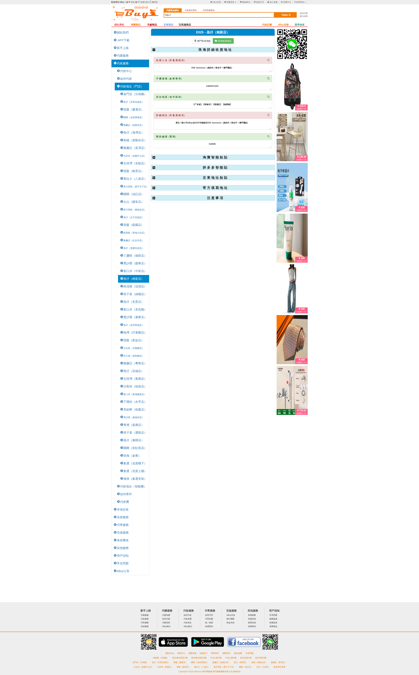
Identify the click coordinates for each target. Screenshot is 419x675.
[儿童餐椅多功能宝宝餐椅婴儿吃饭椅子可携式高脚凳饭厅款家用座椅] (292, 137)
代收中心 (126, 71)
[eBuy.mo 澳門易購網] (135, 14)
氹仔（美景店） (133, 301)
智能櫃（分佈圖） (161, 658)
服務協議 (273, 619)
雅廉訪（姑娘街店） (221, 662)
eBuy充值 (283, 24)
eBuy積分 (166, 626)
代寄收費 (209, 619)
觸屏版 (153, 2)
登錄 (132, 2)
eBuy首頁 (215, 2)
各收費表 (123, 540)
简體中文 (286, 2)
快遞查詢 (209, 626)
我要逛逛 (229, 2)
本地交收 (123, 509)
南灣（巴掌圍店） (135, 332)
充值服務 (123, 532)
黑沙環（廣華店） (135, 317)
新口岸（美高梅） (135, 309)
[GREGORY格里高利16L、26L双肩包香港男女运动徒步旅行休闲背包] (292, 86)
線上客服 (272, 2)
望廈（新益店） (133, 340)
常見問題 (123, 563)
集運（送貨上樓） (135, 471)
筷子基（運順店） (135, 432)
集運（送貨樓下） (135, 463)
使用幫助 (299, 2)
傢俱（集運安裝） (135, 478)
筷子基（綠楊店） (135, 294)
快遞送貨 (252, 619)
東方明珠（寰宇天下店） (225, 667)
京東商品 (168, 24)
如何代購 (304, 13)
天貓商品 (152, 24)
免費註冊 (143, 2)
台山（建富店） (133, 201)
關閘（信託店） (133, 194)
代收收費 (187, 619)
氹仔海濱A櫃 (260, 658)
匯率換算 (300, 24)
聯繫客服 (192, 653)
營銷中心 (181, 653)
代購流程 (166, 622)
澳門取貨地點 (202, 41)
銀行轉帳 (230, 619)
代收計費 (267, 24)
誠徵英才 (204, 653)
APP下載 (123, 40)
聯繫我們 (226, 653)
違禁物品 (273, 626)
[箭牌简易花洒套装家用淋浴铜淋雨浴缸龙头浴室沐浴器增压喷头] (292, 391)
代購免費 (166, 615)
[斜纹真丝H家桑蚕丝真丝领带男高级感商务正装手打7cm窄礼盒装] (292, 340)
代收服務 (123, 63)
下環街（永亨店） (135, 401)
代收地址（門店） (132, 86)
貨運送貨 (252, 622)
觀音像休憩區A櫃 (199, 658)
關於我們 (123, 32)
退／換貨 (209, 622)
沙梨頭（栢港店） (135, 386)
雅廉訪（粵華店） (135, 363)
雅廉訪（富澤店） (135, 148)
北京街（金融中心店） (144, 667)
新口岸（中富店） (135, 271)
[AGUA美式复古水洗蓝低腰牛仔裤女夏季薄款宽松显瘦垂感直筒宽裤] (292, 289)
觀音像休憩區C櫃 (180, 658)
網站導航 (119, 24)
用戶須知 (123, 555)
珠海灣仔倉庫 (279, 667)
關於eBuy (170, 653)
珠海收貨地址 (223, 41)
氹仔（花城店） (133, 371)
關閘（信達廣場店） (200, 662)
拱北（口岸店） (263, 667)
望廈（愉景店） (133, 171)
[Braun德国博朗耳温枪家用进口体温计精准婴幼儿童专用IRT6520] (292, 188)
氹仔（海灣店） (133, 132)
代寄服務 (123, 525)
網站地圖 (238, 653)
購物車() (245, 2)
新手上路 (123, 48)
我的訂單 (259, 2)
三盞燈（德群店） (135, 255)
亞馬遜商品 (185, 24)
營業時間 (215, 653)
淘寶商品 (136, 24)
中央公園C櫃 (216, 658)
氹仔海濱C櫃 (246, 658)
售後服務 (252, 615)
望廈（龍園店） (133, 225)
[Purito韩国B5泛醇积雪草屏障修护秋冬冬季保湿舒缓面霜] (292, 239)
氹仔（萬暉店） (133, 440)
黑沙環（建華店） (135, 263)
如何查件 (126, 494)
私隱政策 (273, 622)
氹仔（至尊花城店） (161, 662)
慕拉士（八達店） (135, 178)
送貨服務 (123, 517)
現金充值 (230, 622)
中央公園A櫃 (231, 658)
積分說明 (304, 16)
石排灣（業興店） (135, 378)
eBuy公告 (123, 571)
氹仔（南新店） (133, 278)
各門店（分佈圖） (135, 94)
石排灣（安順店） (135, 163)
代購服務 (123, 55)
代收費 (124, 501)
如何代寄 (209, 615)
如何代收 (126, 78)
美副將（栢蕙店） (135, 409)
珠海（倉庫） (132, 455)
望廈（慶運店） (133, 109)
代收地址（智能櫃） (133, 486)
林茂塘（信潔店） (135, 286)
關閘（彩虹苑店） (135, 448)
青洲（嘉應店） (133, 425)
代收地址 (187, 622)
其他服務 (123, 548)
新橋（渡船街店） (135, 140)
